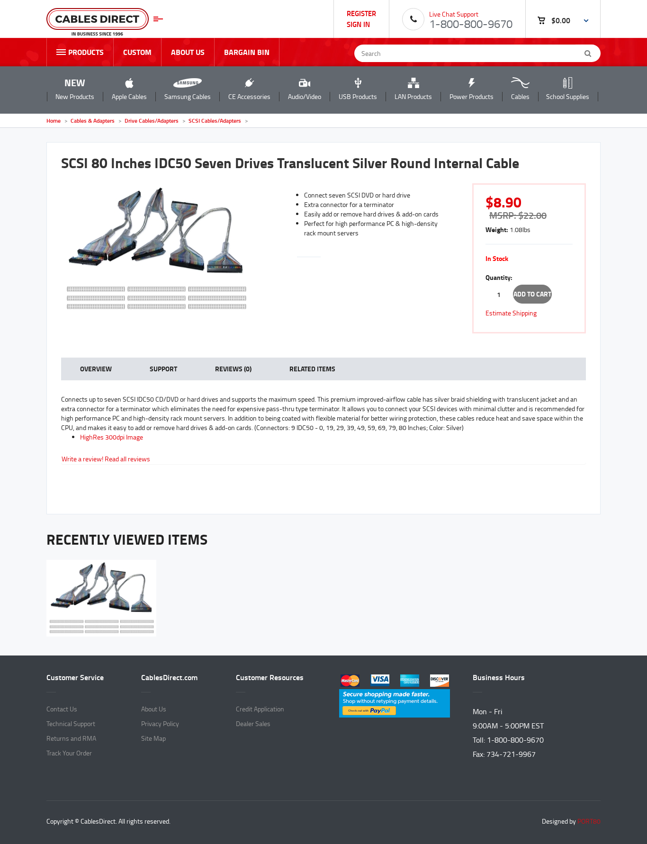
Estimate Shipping (511, 312)
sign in (358, 23)
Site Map (153, 738)
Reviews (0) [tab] (233, 369)
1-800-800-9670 (470, 23)
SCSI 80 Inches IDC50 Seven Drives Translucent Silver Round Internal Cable (290, 163)
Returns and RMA (71, 738)
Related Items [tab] (312, 369)
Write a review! (82, 458)
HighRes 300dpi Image (111, 436)
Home (53, 121)
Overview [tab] (96, 369)
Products (86, 51)
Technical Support (70, 723)
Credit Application (260, 708)
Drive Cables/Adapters (152, 121)
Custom (137, 51)
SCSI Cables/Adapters (215, 121)
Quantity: (498, 277)
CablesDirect (104, 22)
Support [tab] (163, 369)
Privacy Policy (160, 723)
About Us (188, 51)
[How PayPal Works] (394, 701)
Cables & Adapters (93, 121)
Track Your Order (69, 752)
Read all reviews (127, 458)
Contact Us (61, 708)
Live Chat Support (453, 13)
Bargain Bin (247, 51)
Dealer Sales (253, 723)
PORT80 (589, 821)
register (361, 13)
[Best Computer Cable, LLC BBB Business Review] (394, 752)
